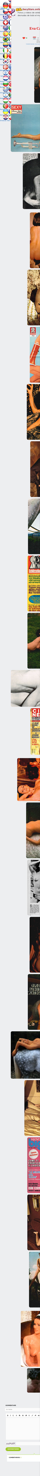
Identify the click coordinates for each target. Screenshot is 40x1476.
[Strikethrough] (16, 1415)
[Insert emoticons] (29, 1415)
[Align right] (26, 1415)
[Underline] (13, 1415)
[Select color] (32, 1415)
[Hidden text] (35, 1415)
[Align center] (22, 1415)
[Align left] (19, 1415)
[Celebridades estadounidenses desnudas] (3, 3)
